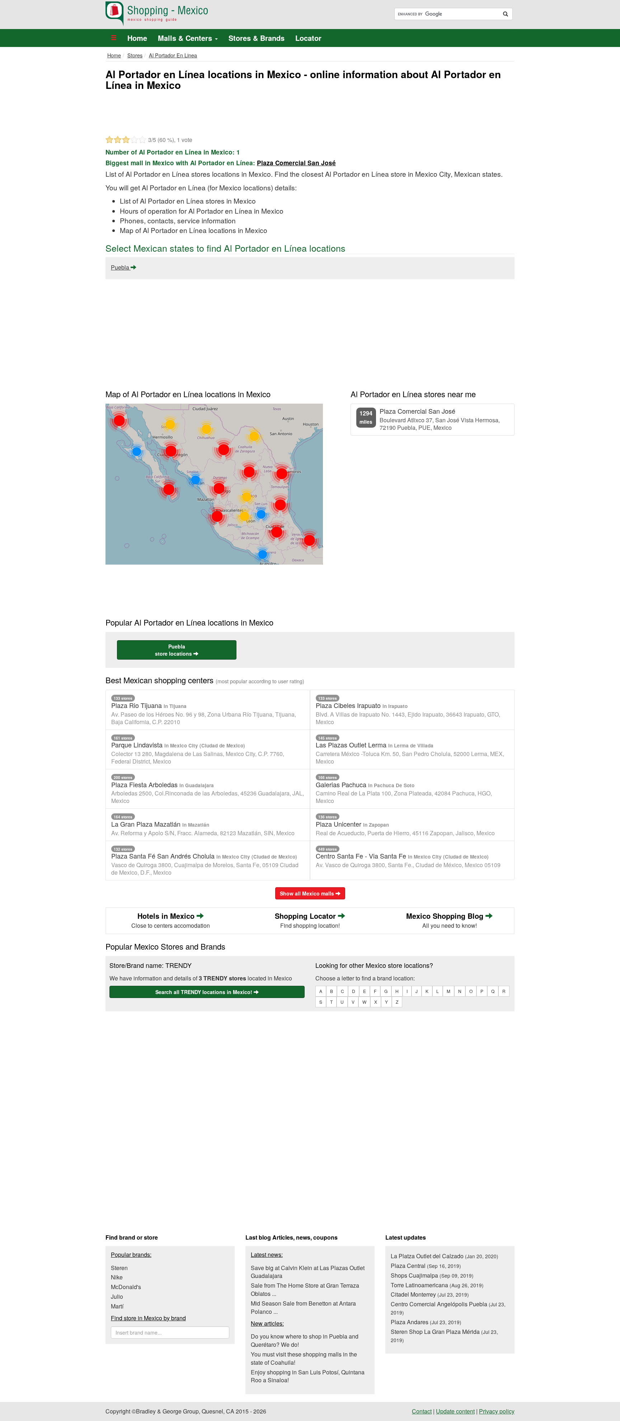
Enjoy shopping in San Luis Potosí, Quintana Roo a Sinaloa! (308, 1376)
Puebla (121, 267)
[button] (113, 38)
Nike (117, 1277)
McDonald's (126, 1287)
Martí (117, 1306)
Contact (422, 1411)
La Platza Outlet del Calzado (444, 1256)
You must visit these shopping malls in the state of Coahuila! (304, 1358)
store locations (174, 650)
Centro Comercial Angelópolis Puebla (448, 1308)
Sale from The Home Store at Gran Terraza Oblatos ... (305, 1289)
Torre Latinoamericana (437, 1285)
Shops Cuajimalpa (432, 1275)
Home (137, 38)
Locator (308, 38)
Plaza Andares (426, 1322)
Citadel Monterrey (430, 1294)
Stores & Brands (257, 38)
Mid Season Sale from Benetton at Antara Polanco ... (303, 1307)
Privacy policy (497, 1411)
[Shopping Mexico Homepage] (205, 14)
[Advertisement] (310, 112)
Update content (455, 1411)
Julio (117, 1296)
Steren (119, 1268)
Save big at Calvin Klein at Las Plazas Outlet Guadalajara (308, 1272)
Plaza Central (426, 1265)
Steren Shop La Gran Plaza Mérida (444, 1335)
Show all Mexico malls (307, 893)
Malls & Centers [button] (186, 38)
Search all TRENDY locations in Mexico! (204, 991)
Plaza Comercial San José (296, 162)
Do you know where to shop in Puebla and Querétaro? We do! (304, 1340)
